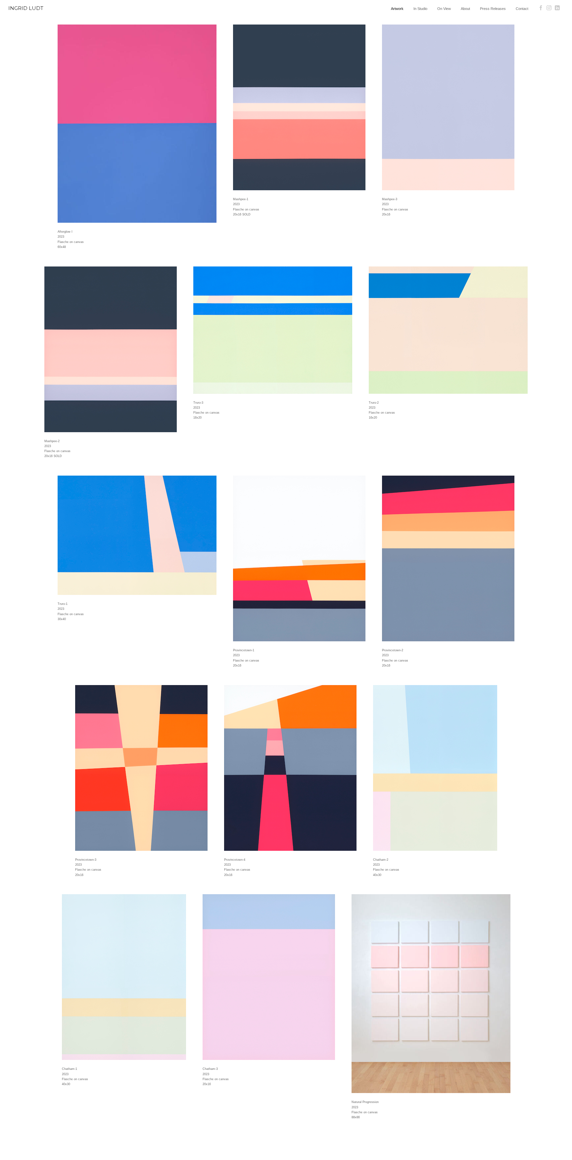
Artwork (397, 9)
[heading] (63, 10)
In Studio (420, 9)
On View (444, 9)
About (465, 9)
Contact (522, 9)
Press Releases (493, 9)
